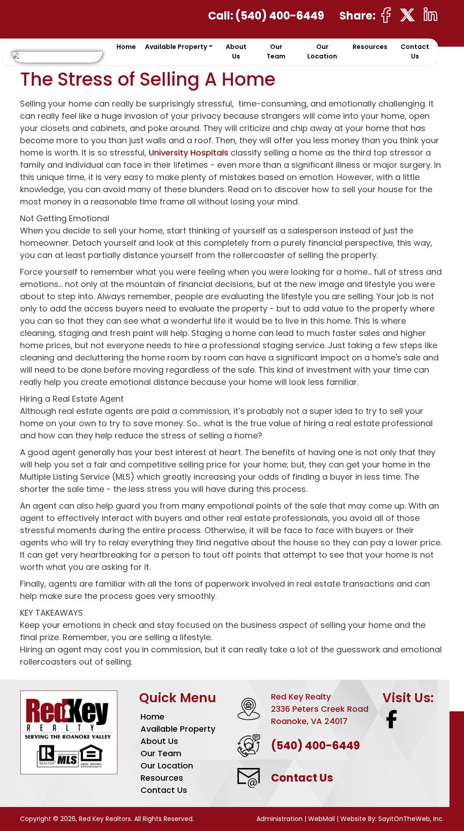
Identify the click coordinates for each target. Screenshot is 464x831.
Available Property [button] (176, 46)
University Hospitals (188, 152)
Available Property (177, 728)
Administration (280, 818)
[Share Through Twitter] (407, 15)
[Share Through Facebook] (386, 15)
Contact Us (415, 51)
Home (126, 46)
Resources (370, 46)
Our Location (322, 51)
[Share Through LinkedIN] (430, 15)
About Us (236, 51)
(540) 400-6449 (279, 15)
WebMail (321, 818)
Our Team (275, 51)
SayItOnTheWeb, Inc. (411, 818)
